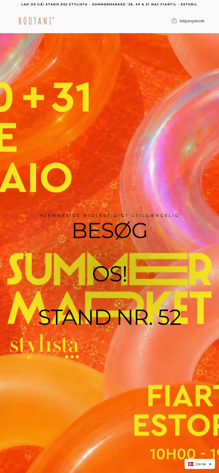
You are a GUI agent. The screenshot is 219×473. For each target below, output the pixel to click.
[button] (200, 464)
